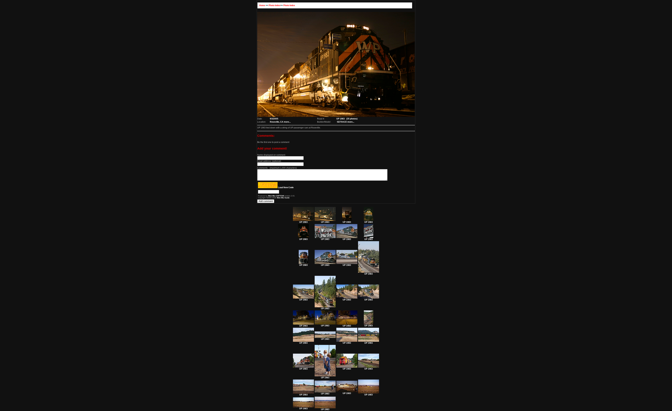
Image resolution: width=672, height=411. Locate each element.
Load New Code (286, 187)
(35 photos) (352, 119)
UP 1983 (303, 222)
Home (262, 5)
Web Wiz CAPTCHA (276, 196)
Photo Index (274, 5)
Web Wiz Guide (283, 198)
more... (287, 122)
